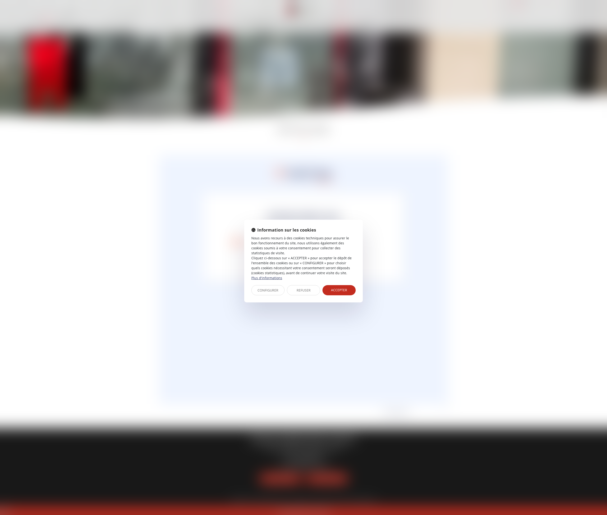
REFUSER (304, 290)
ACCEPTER (339, 290)
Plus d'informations (266, 278)
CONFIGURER (268, 290)
